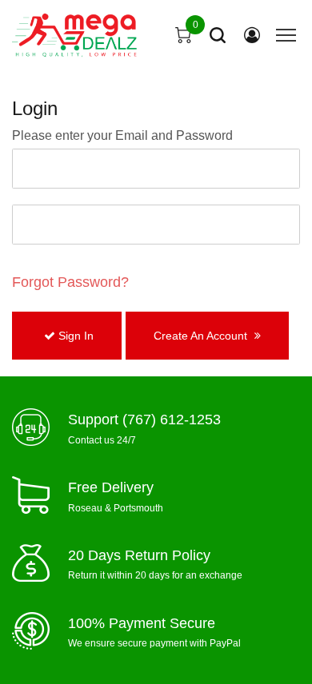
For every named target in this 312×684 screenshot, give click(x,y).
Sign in (74, 335)
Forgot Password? (70, 282)
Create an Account (202, 335)
